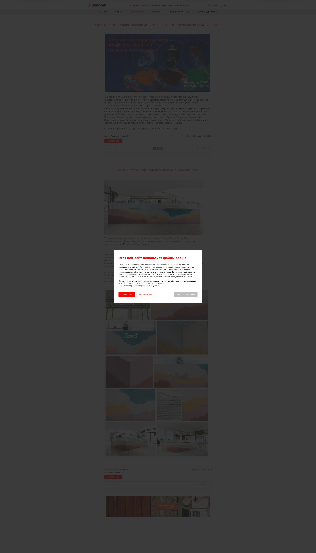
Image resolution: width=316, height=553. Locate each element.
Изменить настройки (186, 295)
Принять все (126, 295)
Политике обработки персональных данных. (139, 286)
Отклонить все (145, 295)
